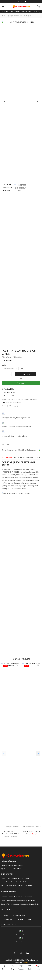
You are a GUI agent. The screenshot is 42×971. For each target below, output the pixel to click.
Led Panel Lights (7, 827)
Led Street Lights (25, 16)
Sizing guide (8, 360)
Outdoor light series (19, 915)
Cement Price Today (22, 878)
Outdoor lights (7, 920)
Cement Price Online (8, 878)
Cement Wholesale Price (9, 900)
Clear (21, 368)
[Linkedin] (25, 1)
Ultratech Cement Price (9, 897)
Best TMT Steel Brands (25, 886)
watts (4, 365)
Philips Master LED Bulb (31, 831)
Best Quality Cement (23, 882)
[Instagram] (18, 1)
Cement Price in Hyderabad (10, 904)
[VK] (10, 406)
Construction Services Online (29, 904)
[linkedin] (15, 406)
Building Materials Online (26, 900)
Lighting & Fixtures (13, 16)
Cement (5, 915)
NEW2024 (37, 11)
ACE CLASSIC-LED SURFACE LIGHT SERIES (10, 832)
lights (19, 402)
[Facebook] (22, 1)
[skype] (17, 406)
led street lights (11, 402)
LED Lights (20, 920)
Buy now (21, 383)
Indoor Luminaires (28, 827)
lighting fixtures (7, 488)
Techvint (25, 962)
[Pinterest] (12, 406)
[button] (4, 102)
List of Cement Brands (8, 882)
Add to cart (26, 374)
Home (3, 16)
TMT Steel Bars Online (9, 886)
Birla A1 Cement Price (24, 897)
